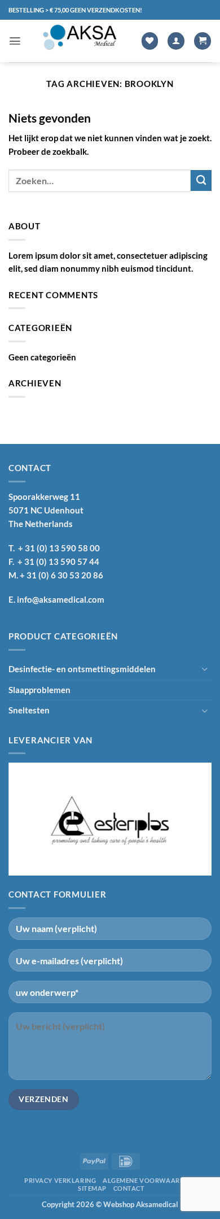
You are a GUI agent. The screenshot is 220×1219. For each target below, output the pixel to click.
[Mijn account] (176, 41)
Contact (129, 1188)
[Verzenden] (201, 180)
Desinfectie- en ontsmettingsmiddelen (82, 669)
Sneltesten (29, 710)
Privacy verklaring (60, 1180)
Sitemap (92, 1188)
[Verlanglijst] (150, 41)
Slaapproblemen (39, 690)
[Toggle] (205, 669)
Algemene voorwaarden (148, 1180)
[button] (14, 41)
